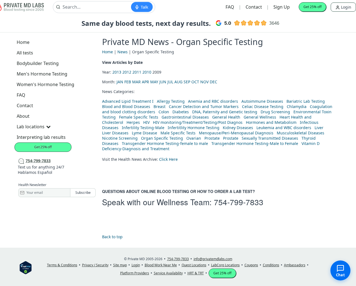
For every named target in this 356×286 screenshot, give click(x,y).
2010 (146, 72)
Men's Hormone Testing (42, 74)
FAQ (230, 7)
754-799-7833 (238, 201)
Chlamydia (296, 106)
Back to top (112, 236)
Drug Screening (275, 111)
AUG (178, 81)
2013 (116, 72)
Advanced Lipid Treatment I (128, 101)
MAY (154, 81)
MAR (136, 81)
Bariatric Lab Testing (305, 101)
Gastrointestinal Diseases (185, 117)
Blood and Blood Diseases (126, 106)
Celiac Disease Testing (262, 106)
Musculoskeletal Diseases (300, 133)
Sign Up (281, 7)
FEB (127, 81)
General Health (226, 117)
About (23, 116)
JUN (162, 81)
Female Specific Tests (138, 117)
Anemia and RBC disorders (213, 101)
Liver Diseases (115, 133)
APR (145, 81)
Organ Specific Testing (162, 138)
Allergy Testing (171, 101)
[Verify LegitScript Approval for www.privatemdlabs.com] (25, 267)
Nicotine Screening (120, 138)
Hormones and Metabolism (271, 122)
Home (23, 42)
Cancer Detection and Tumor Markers (204, 106)
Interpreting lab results (41, 137)
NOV (204, 81)
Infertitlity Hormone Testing (193, 127)
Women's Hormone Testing (45, 84)
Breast (159, 106)
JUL (170, 81)
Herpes (133, 122)
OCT (195, 81)
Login (345, 7)
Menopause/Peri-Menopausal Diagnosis (236, 133)
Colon (164, 111)
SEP (187, 81)
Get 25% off (312, 6)
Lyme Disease (144, 133)
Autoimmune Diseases (262, 101)
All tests (25, 53)
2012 (126, 72)
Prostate (212, 138)
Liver (319, 127)
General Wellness (260, 117)
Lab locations (30, 127)
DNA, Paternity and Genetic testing (224, 111)
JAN (120, 81)
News (122, 51)
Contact (254, 7)
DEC (213, 81)
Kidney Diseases (238, 127)
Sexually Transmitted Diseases (270, 138)
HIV (146, 122)
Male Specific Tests (178, 133)
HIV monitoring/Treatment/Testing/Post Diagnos (198, 122)
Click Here (168, 159)
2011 (136, 72)
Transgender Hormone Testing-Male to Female (254, 143)
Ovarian (193, 138)
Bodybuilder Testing (38, 63)
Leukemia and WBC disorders (283, 127)
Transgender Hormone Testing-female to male (165, 143)
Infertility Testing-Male (143, 127)
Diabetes (180, 111)
